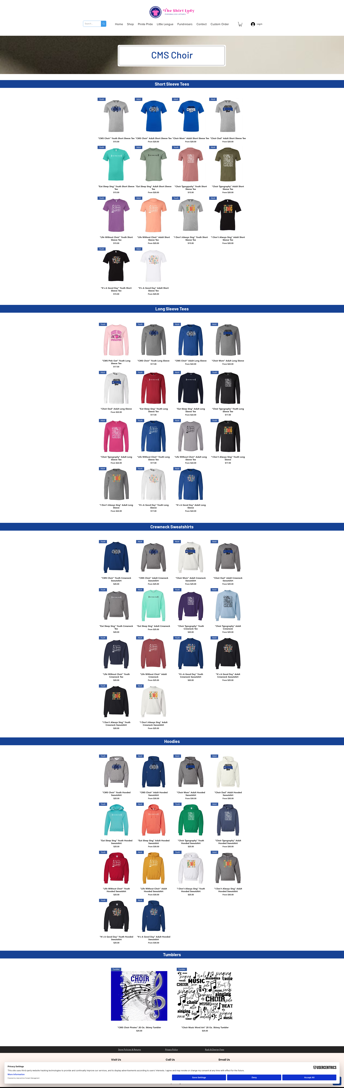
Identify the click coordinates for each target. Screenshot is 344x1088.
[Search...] (103, 24)
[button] (130, 24)
